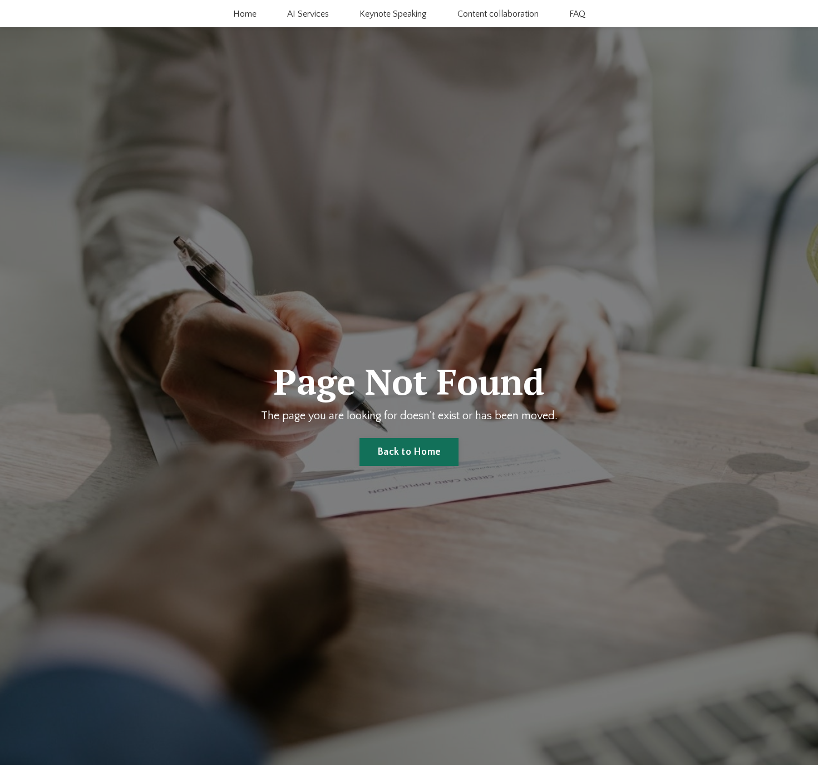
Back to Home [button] (409, 452)
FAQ (577, 14)
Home (245, 14)
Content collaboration (498, 14)
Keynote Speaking (393, 14)
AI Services (308, 14)
